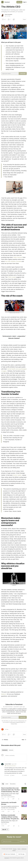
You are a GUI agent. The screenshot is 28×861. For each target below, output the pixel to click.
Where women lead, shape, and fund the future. (9, 821)
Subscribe (19, 2)
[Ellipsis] (26, 764)
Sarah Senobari (8, 14)
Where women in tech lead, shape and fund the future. (10, 794)
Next (23, 739)
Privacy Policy (14, 723)
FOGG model (12, 277)
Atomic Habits (17, 475)
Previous (6, 739)
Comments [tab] (4, 750)
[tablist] (7, 750)
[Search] (25, 783)
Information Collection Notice (16, 722)
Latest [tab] (6, 784)
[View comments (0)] (8, 799)
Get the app (21, 854)
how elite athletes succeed (13, 261)
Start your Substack (10, 854)
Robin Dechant (18, 257)
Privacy (15, 849)
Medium (3, 694)
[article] (14, 793)
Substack (6, 858)
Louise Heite (7, 764)
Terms (19, 849)
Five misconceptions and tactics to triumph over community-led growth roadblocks (10, 806)
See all (4, 829)
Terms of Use (21, 720)
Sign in (25, 2)
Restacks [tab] (11, 750)
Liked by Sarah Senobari (11, 765)
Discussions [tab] (12, 784)
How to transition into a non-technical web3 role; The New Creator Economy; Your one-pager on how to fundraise (10, 790)
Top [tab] (3, 784)
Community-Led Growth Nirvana (8, 803)
